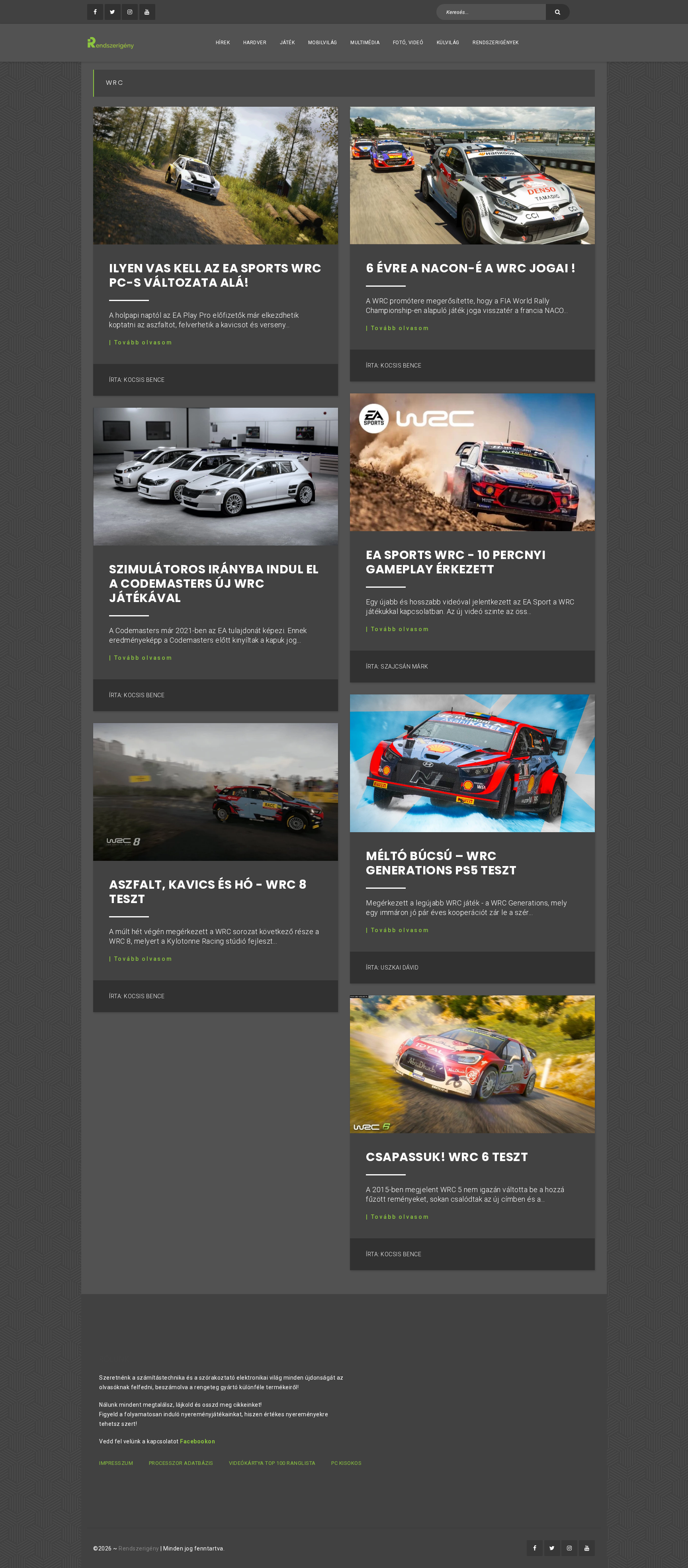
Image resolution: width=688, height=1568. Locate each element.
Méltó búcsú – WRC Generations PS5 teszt (441, 863)
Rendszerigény (139, 1548)
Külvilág (448, 42)
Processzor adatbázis (181, 1463)
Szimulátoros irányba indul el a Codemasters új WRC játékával (214, 583)
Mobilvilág (322, 42)
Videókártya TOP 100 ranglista (272, 1463)
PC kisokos (346, 1463)
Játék (287, 42)
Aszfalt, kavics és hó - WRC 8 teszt (208, 891)
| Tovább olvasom (141, 342)
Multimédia (364, 42)
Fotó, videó (408, 42)
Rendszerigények (496, 42)
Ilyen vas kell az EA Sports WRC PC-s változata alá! (215, 275)
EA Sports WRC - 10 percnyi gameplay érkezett (455, 562)
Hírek (223, 42)
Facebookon (197, 1441)
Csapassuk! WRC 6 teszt (447, 1156)
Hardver (255, 42)
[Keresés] (558, 12)
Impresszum (116, 1463)
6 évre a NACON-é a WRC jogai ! (471, 268)
